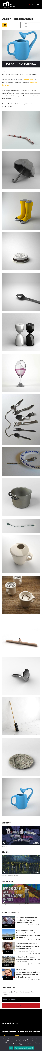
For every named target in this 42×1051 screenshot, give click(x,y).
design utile (28, 79)
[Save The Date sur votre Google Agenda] (4, 25)
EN (32, 4)
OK (11, 1048)
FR (30, 4)
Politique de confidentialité (24, 1048)
